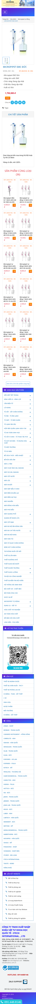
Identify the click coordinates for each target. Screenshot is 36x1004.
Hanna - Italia (9, 784)
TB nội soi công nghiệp (13, 576)
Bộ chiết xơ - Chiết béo (12, 589)
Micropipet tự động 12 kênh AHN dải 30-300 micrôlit (26, 233)
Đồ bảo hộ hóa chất (12, 618)
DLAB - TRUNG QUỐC (11, 751)
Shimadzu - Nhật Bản (11, 851)
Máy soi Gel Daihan (11, 472)
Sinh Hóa (7, 702)
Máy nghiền (8, 501)
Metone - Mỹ (8, 826)
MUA (7, 98)
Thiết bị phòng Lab (14, 887)
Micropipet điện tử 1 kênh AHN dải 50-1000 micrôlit (10, 200)
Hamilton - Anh (10, 780)
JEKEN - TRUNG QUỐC (11, 797)
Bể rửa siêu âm (9, 460)
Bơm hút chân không (12, 547)
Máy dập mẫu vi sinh (11, 489)
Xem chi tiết (12, 194)
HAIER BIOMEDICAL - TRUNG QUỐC (15, 776)
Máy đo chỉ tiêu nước (12, 530)
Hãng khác (8, 868)
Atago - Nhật (8, 726)
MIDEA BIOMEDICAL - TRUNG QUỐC (16, 830)
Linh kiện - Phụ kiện (11, 622)
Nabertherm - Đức (11, 834)
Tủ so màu (8, 451)
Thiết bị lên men (10, 555)
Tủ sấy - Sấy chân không (13, 412)
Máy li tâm (8, 464)
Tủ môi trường (10, 447)
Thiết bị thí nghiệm (14, 892)
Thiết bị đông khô (11, 560)
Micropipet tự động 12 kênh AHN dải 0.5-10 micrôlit (26, 200)
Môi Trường (8, 711)
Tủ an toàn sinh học (12, 433)
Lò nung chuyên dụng (15, 905)
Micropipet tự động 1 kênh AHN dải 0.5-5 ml (10, 334)
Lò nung (7, 408)
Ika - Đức (7, 793)
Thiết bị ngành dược (11, 681)
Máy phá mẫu (9, 510)
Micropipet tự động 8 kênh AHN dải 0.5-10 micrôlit (10, 299)
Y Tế (5, 698)
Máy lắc (7, 480)
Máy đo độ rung (10, 535)
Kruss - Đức (8, 809)
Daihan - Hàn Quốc (11, 743)
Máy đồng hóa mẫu (11, 505)
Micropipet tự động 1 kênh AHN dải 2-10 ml (26, 299)
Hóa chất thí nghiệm (12, 610)
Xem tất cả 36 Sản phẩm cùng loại (18, 384)
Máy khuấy (8, 485)
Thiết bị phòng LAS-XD (12, 690)
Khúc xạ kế (8, 597)
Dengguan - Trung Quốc (13, 747)
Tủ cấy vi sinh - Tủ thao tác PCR (16, 437)
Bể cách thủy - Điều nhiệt (13, 455)
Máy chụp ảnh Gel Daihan (14, 468)
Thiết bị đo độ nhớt (11, 564)
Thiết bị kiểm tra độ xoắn (13, 580)
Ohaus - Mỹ (8, 843)
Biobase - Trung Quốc (12, 730)
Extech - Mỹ (8, 768)
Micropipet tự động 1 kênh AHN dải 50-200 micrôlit (26, 369)
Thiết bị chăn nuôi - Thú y (13, 686)
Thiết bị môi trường (11, 568)
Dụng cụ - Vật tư (10, 605)
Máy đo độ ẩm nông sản (13, 526)
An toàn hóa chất (11, 614)
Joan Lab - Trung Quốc (12, 805)
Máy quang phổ (10, 514)
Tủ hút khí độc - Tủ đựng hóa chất (15, 442)
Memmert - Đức (9, 822)
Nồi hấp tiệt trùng (11, 395)
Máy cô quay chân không (14, 543)
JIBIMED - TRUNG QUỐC (11, 801)
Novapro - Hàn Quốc (11, 838)
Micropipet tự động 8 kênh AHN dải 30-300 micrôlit (10, 266)
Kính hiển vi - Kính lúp (12, 399)
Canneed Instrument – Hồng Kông (17, 734)
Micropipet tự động (12, 601)
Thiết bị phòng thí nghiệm (17, 918)
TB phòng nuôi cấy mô (12, 551)
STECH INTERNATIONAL (12, 859)
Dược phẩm (8, 706)
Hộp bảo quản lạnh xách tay (15, 428)
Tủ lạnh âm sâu (10, 424)
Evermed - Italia (10, 763)
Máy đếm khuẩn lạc (11, 493)
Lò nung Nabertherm (15, 901)
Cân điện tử (8, 403)
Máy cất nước (9, 476)
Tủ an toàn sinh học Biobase (17, 909)
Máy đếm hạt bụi (10, 497)
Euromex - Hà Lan (10, 759)
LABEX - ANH (8, 813)
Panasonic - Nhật (10, 847)
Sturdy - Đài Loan (10, 855)
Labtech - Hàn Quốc (11, 818)
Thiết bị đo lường (11, 572)
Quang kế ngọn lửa (11, 518)
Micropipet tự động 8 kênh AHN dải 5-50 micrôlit (26, 266)
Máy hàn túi (8, 539)
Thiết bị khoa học (14, 883)
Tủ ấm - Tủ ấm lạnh (11, 416)
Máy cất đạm (9, 522)
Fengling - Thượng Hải (12, 772)
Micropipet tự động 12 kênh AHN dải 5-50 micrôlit (10, 233)
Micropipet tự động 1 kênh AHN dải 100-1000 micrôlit (10, 368)
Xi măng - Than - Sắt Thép (13, 694)
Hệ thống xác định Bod (13, 585)
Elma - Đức (8, 755)
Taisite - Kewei (9, 863)
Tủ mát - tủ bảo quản (12, 420)
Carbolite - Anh (10, 738)
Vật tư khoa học (13, 878)
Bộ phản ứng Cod (11, 593)
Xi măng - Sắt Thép (10, 715)
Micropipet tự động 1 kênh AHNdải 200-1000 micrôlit (25, 333)
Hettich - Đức (9, 788)
